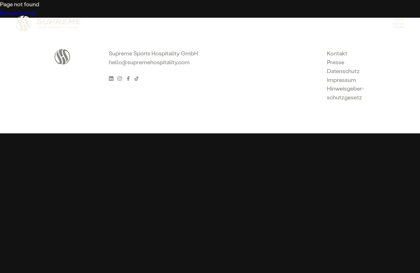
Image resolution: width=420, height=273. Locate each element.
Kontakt (337, 53)
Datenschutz (343, 71)
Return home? (18, 13)
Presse (335, 62)
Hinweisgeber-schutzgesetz (345, 93)
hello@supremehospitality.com (149, 62)
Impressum (341, 79)
